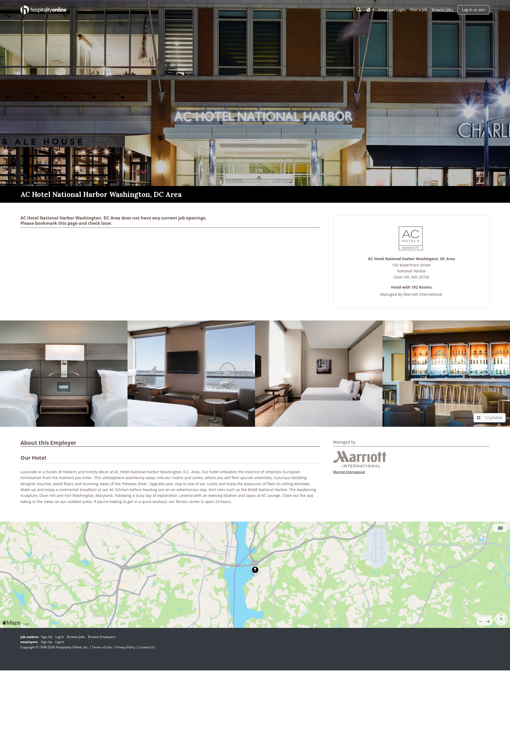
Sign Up (46, 637)
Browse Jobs (442, 9)
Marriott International (422, 294)
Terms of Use (102, 647)
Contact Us (147, 647)
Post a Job (418, 9)
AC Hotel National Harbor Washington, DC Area (411, 259)
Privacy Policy (125, 647)
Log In (59, 637)
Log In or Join (473, 9)
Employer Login (392, 9)
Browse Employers (102, 637)
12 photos (492, 417)
